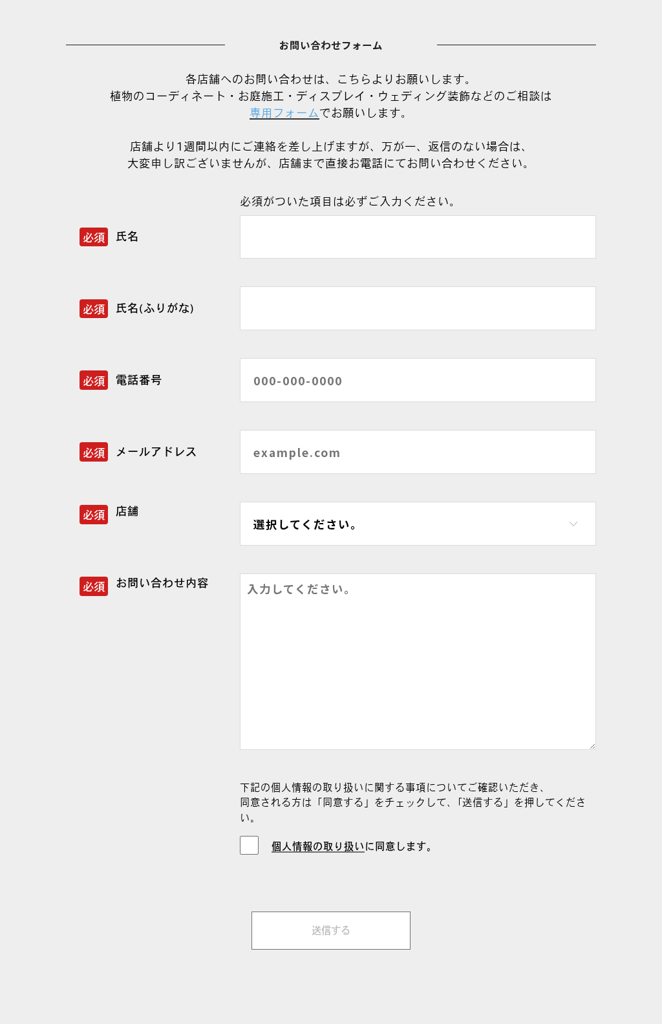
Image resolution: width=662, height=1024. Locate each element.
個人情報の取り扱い (318, 846)
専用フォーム (284, 112)
